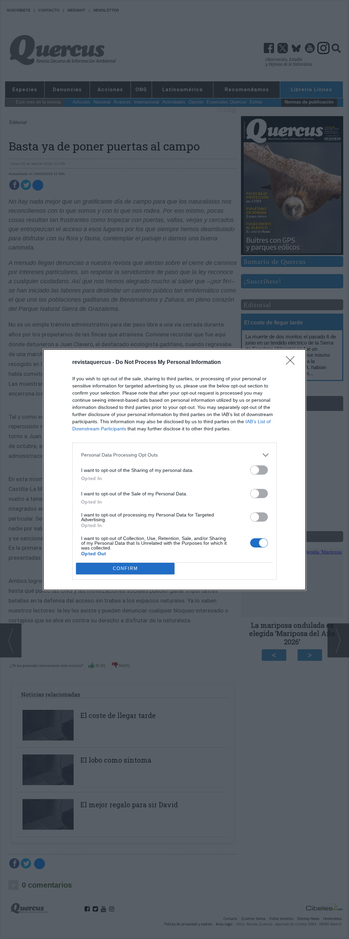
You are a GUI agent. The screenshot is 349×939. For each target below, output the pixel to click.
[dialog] (174, 469)
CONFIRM (125, 568)
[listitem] (174, 455)
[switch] (259, 470)
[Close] (292, 362)
